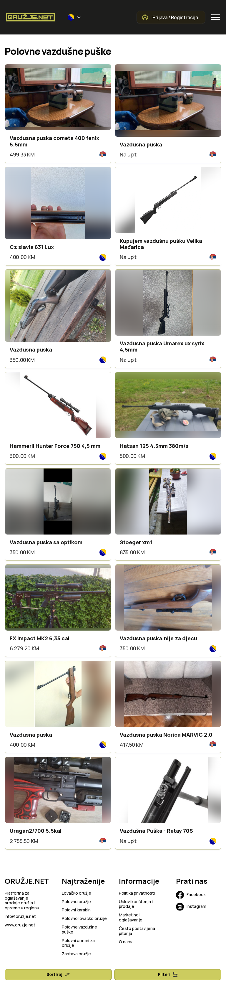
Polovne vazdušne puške (79, 930)
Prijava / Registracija (175, 17)
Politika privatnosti (137, 893)
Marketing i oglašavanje (130, 918)
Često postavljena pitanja (137, 931)
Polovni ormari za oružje (78, 943)
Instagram (196, 906)
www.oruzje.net (20, 925)
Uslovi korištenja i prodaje (136, 904)
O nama (126, 941)
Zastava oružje (76, 953)
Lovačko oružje (76, 893)
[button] (74, 17)
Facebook (196, 894)
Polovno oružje (76, 901)
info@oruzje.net (20, 916)
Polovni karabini (77, 910)
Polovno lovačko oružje (84, 918)
